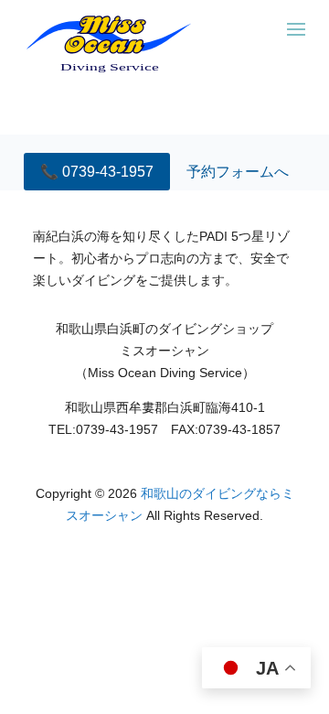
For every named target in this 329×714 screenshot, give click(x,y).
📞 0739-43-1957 (97, 171)
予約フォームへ (237, 171)
